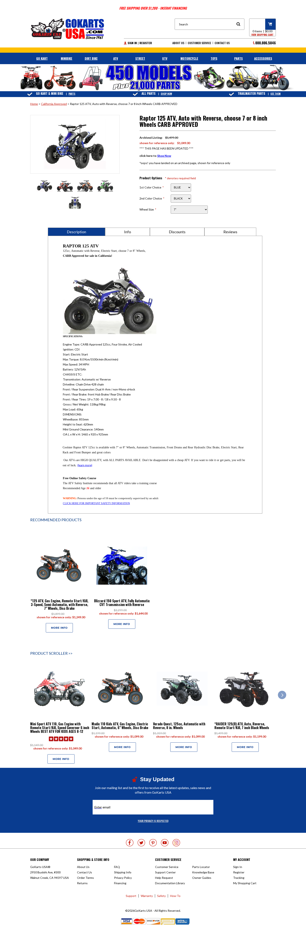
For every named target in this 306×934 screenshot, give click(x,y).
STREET (140, 58)
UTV (164, 58)
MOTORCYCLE (189, 58)
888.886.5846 (265, 42)
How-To (175, 896)
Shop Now (166, 93)
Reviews (230, 231)
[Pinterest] (153, 842)
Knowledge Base (203, 872)
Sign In (132, 43)
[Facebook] (129, 842)
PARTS (238, 58)
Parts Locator (201, 867)
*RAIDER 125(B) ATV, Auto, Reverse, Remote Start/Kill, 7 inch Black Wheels (241, 725)
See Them (275, 93)
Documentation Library (170, 883)
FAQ (117, 867)
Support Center (165, 872)
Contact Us (222, 43)
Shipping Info (122, 872)
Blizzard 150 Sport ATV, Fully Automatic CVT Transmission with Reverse (122, 602)
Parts (71, 93)
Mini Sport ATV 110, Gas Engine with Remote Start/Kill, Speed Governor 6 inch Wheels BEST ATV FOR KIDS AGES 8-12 (59, 727)
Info (127, 231)
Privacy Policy (123, 877)
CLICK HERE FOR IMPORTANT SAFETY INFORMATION (96, 503)
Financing (120, 883)
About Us (178, 43)
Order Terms (85, 877)
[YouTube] (164, 842)
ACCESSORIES (263, 58)
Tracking (238, 877)
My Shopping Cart (244, 883)
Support (131, 896)
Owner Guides (201, 877)
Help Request (164, 877)
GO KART (42, 58)
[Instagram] (176, 842)
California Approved (54, 104)
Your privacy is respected (153, 821)
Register (145, 43)
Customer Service (199, 43)
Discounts (177, 231)
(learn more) (84, 465)
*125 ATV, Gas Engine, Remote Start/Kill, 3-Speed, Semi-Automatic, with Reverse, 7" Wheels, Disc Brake (59, 604)
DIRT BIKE (91, 58)
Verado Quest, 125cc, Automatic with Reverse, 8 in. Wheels (179, 725)
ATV (115, 58)
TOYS (214, 58)
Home (34, 104)
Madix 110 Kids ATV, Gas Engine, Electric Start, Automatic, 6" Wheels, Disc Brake (120, 725)
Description (76, 231)
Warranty (147, 896)
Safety (161, 896)
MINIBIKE (66, 58)
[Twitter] (141, 842)
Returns (82, 883)
